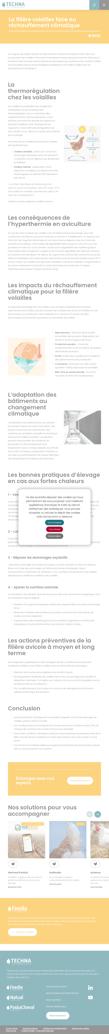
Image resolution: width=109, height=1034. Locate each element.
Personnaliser (54, 536)
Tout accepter (54, 522)
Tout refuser (54, 529)
